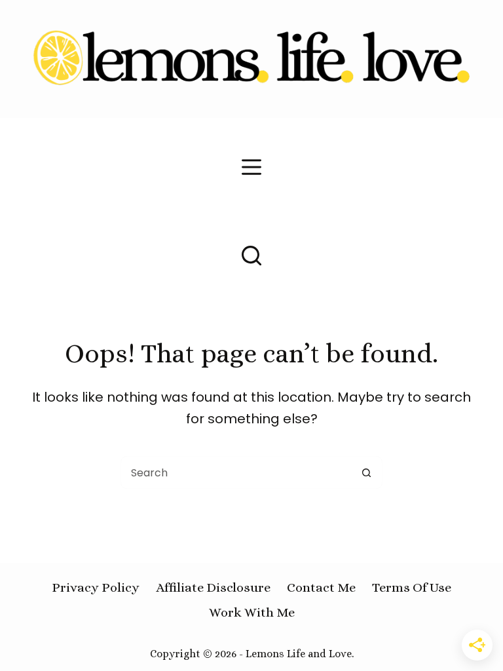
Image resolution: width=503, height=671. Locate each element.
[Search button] (366, 472)
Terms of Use (411, 587)
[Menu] (251, 167)
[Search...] (251, 255)
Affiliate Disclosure (213, 587)
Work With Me (252, 612)
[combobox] (235, 472)
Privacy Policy (96, 587)
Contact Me (321, 587)
